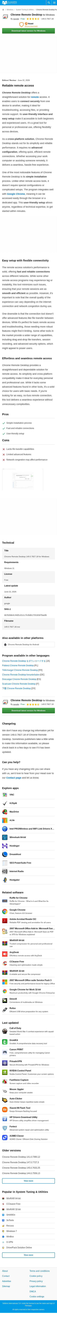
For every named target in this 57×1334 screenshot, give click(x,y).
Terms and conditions (40, 1271)
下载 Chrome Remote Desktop (16, 688)
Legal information (38, 1286)
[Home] (3, 10)
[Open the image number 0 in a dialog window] (22, 479)
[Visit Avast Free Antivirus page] (28, 24)
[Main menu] (54, 2)
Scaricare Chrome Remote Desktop (19, 684)
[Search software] (49, 2)
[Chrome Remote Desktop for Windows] (5, 16)
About (5, 1271)
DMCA (33, 1291)
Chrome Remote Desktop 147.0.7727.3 (20, 1162)
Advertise (6, 1281)
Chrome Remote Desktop (33, 14)
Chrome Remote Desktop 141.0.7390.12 (21, 1157)
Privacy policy (36, 1281)
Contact (5, 1276)
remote (35, 97)
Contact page (13, 777)
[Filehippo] (9, 2)
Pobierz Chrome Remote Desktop (18, 665)
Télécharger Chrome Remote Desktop (20, 670)
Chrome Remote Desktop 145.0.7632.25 (21, 1168)
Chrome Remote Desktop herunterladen (21, 675)
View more (28, 1181)
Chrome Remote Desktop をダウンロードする (24, 661)
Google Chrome (16, 194)
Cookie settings (37, 1296)
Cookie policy (36, 1276)
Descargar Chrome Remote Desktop (19, 679)
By (15, 19)
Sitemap (6, 1286)
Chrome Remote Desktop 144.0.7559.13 (21, 1173)
